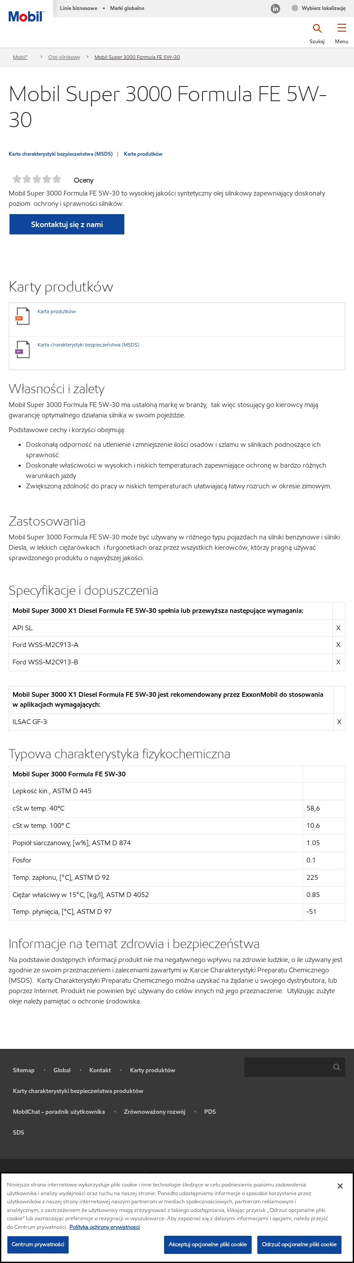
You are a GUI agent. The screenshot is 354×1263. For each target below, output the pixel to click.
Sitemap (24, 1070)
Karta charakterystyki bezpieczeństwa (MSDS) (61, 153)
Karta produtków (143, 153)
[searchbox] (286, 1067)
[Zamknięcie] (340, 1186)
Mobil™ (20, 57)
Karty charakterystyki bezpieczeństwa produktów (78, 1091)
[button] (341, 36)
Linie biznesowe (78, 8)
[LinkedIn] (275, 10)
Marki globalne (127, 8)
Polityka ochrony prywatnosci (105, 1227)
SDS (18, 1132)
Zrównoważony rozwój (154, 1112)
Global (62, 1070)
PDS (210, 1112)
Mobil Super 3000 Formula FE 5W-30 (137, 57)
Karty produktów (152, 1070)
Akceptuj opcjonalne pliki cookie (208, 1244)
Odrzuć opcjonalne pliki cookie (299, 1244)
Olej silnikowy (64, 57)
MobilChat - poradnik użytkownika (59, 1112)
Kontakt (100, 1070)
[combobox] (294, 1067)
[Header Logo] (26, 11)
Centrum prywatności (38, 1244)
